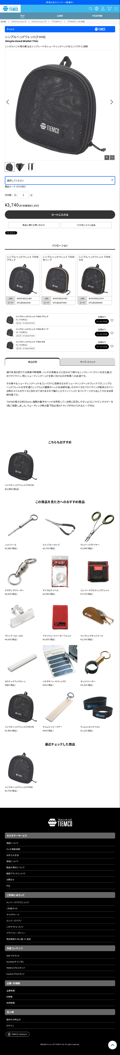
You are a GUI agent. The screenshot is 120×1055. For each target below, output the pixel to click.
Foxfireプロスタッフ (15, 973)
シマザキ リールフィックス (54, 681)
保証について (12, 843)
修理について (12, 861)
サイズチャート (13, 914)
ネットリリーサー (88, 681)
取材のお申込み (13, 1019)
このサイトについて (15, 926)
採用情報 (10, 1002)
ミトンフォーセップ (51, 544)
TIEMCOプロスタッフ (15, 967)
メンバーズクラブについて (17, 902)
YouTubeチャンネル (15, 961)
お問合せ (10, 879)
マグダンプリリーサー (14, 590)
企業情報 (10, 990)
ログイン (10, 1025)
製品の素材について (15, 867)
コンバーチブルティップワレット (94, 590)
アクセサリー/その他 (76, 21)
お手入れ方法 (12, 855)
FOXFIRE (97, 16)
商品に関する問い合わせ (33, 224)
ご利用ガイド (12, 908)
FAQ (8, 885)
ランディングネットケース (91, 635)
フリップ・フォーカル (14, 635)
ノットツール (10, 544)
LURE (60, 16)
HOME (3, 21)
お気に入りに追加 (87, 224)
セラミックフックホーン (15, 681)
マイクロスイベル (50, 590)
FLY (22, 16)
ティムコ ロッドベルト (90, 726)
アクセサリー (57, 21)
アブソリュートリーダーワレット (57, 635)
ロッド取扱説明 (13, 849)
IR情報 (9, 996)
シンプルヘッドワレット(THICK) (19, 485)
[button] (8, 101)
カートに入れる (60, 214)
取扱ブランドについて (16, 873)
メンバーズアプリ (14, 920)
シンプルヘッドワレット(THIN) (19, 787)
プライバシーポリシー (16, 932)
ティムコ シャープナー (52, 726)
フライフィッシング (18, 21)
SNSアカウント (13, 955)
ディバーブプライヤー (90, 544)
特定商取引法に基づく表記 (18, 939)
